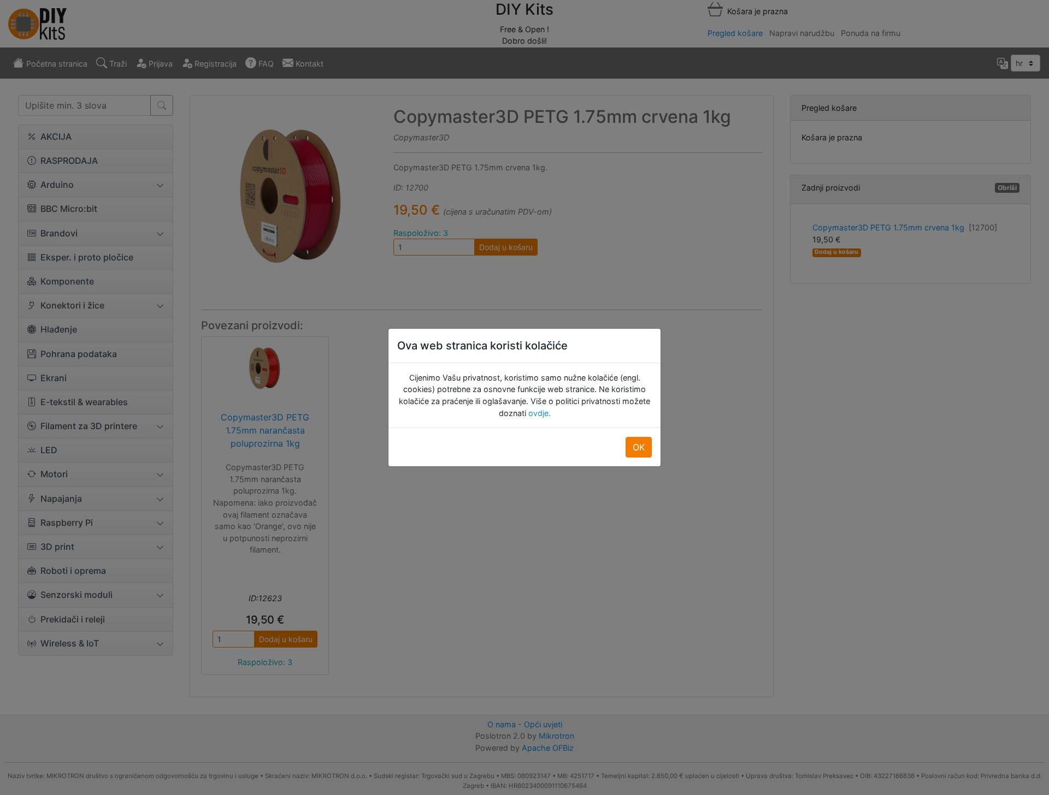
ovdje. (538, 413)
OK (639, 447)
